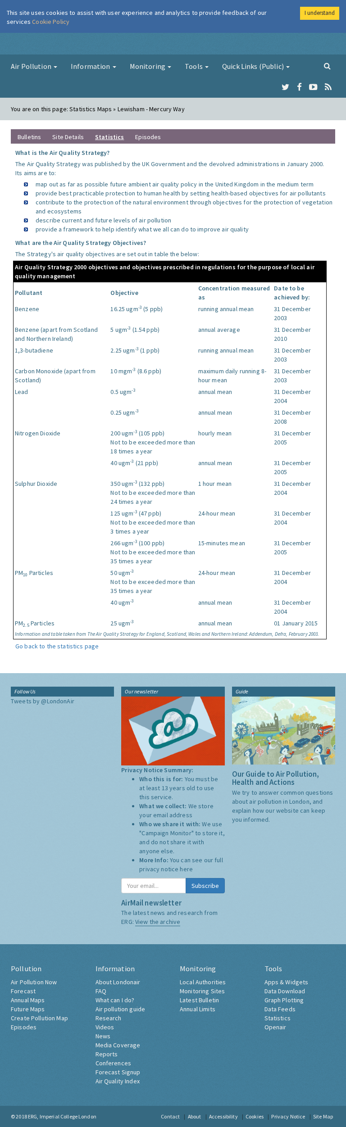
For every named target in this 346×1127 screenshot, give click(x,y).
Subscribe (205, 886)
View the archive (157, 922)
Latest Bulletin (199, 1000)
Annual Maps (28, 1000)
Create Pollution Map (39, 1018)
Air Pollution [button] (32, 66)
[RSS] (328, 87)
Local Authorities (203, 982)
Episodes (148, 137)
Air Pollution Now (34, 982)
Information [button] (91, 66)
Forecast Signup (118, 1072)
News (103, 1036)
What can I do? (115, 1000)
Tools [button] (194, 66)
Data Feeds (280, 1009)
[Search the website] (327, 66)
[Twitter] (285, 87)
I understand (320, 13)
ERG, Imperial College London (62, 1116)
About (194, 1116)
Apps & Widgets (286, 982)
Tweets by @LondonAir (42, 701)
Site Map (323, 1116)
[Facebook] (299, 87)
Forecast (23, 991)
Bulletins (29, 137)
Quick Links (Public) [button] (253, 66)
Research (109, 1018)
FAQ (101, 991)
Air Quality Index (118, 1081)
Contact (170, 1116)
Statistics (277, 1018)
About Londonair (118, 982)
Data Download (284, 991)
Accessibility (223, 1116)
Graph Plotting (284, 1000)
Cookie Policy (50, 22)
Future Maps (28, 1009)
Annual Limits (197, 1009)
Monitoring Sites (202, 991)
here (186, 869)
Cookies (255, 1116)
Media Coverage (118, 1045)
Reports (107, 1054)
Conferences (114, 1063)
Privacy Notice (288, 1116)
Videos (105, 1027)
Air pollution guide (121, 1009)
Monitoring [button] (148, 66)
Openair (275, 1027)
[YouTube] (313, 87)
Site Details (68, 137)
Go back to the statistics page (57, 646)
